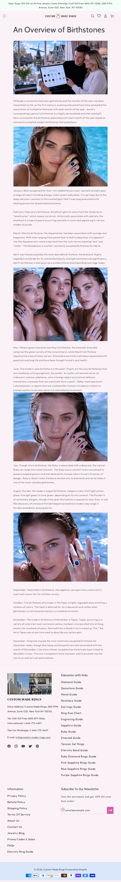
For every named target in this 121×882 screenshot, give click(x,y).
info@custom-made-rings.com (33, 737)
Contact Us (14, 827)
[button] (4, 16)
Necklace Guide (71, 700)
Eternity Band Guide (74, 750)
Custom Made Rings (54, 869)
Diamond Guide (71, 682)
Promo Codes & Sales (21, 839)
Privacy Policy (16, 796)
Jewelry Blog (15, 833)
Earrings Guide (71, 707)
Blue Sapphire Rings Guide (78, 769)
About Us (13, 820)
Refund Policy (16, 802)
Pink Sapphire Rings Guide (78, 762)
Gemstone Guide (72, 688)
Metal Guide (69, 694)
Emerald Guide (71, 738)
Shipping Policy (17, 808)
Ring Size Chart (71, 713)
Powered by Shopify (76, 869)
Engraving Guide (72, 719)
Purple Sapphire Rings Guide (80, 775)
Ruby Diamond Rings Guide (78, 756)
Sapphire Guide (71, 725)
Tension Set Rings (72, 744)
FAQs (10, 845)
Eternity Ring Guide (20, 851)
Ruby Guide (68, 731)
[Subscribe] (110, 810)
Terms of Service (18, 814)
